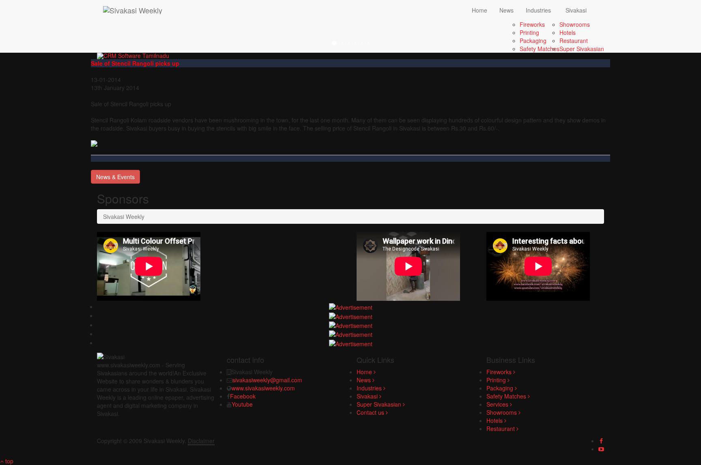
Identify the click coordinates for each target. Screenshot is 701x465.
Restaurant (573, 40)
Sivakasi (576, 10)
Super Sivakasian (581, 49)
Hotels (567, 32)
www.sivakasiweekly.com (263, 388)
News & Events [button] (115, 177)
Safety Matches (539, 49)
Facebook (243, 396)
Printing (529, 32)
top (8, 461)
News (506, 10)
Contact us (371, 412)
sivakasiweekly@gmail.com (267, 380)
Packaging (533, 40)
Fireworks (532, 24)
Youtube (242, 404)
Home (479, 10)
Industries (538, 10)
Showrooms (574, 24)
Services (498, 404)
